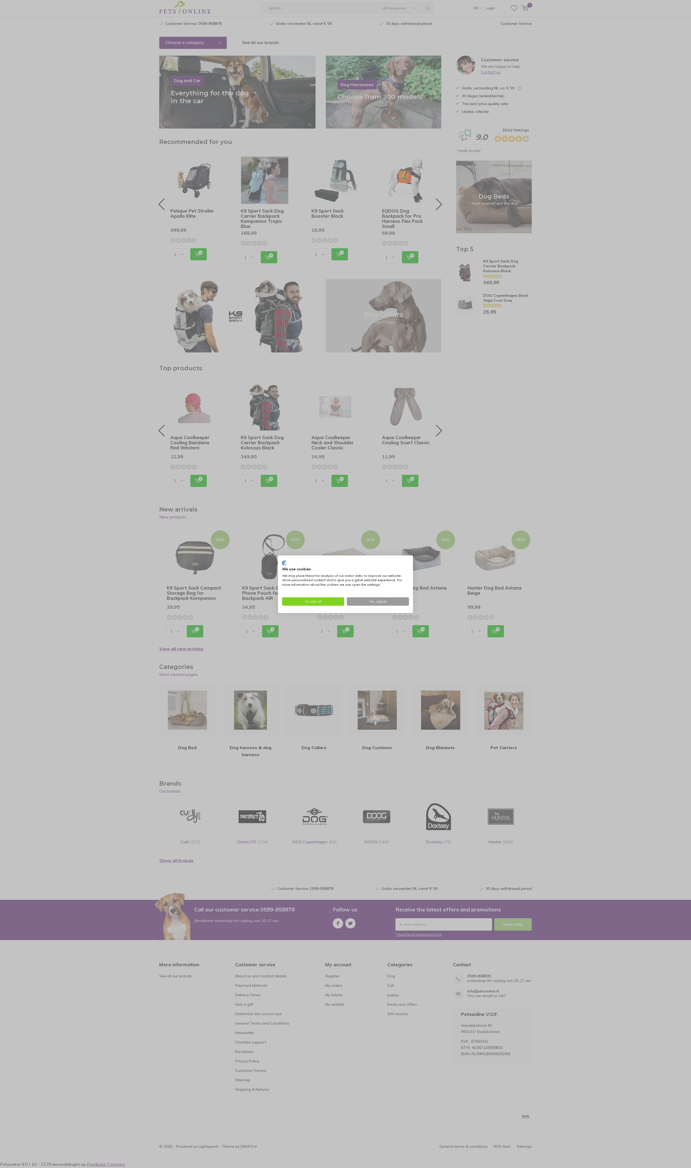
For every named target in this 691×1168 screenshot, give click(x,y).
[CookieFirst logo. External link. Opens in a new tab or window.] (284, 562)
